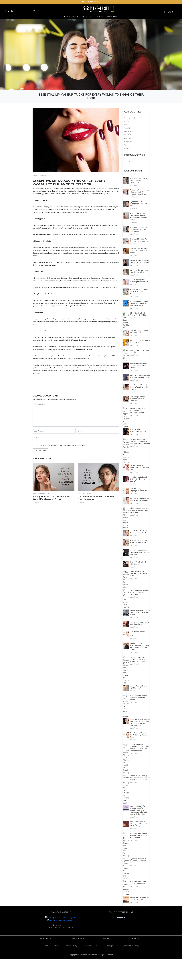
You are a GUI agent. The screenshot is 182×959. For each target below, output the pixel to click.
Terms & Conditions (51, 946)
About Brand (112, 16)
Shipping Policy (111, 946)
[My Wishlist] (169, 12)
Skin (128, 161)
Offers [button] (89, 16)
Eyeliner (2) (127, 145)
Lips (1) (126, 125)
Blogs (106, 938)
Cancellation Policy (131, 946)
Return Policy (91, 946)
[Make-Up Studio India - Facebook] (61, 917)
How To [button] (99, 16)
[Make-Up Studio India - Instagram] (61, 920)
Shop (66, 16)
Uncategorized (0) (130, 118)
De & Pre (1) (128, 138)
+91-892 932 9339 (62, 925)
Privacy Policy (71, 946)
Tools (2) (127, 128)
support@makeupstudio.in (62, 927)
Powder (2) (127, 135)
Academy (136, 938)
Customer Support (76, 938)
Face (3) (126, 121)
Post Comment (40, 451)
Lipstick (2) (127, 148)
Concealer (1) (128, 131)
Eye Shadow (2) (129, 141)
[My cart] (173, 12)
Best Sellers (78, 16)
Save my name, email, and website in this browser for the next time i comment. (60, 445)
